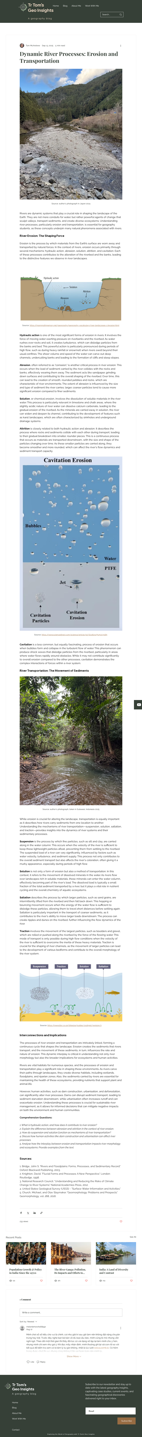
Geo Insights (41, 10)
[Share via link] (41, 1213)
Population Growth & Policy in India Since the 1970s (25, 1271)
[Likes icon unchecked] (28, 1362)
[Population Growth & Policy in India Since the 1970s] (26, 1253)
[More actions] (120, 45)
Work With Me (19, 1418)
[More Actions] (120, 1328)
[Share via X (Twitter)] (27, 1213)
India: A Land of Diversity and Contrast (113, 1271)
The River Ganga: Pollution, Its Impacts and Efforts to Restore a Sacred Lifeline (70, 1271)
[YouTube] (139, 704)
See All (133, 1237)
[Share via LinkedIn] (34, 1213)
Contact (16, 1430)
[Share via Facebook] (21, 1213)
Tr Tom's (36, 5)
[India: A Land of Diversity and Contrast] (116, 1253)
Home (15, 1402)
